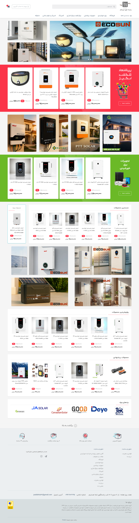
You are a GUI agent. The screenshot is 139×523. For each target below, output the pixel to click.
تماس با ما (100, 486)
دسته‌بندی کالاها (125, 16)
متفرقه (37, 16)
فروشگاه (112, 16)
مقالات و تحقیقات (98, 457)
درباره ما (129, 457)
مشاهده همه (126, 103)
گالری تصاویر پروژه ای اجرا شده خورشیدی (91, 454)
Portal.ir (64, 520)
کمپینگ (61, 16)
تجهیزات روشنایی (89, 16)
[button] (10, 7)
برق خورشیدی (102, 16)
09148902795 (70, 495)
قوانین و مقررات (126, 454)
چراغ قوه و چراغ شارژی (74, 16)
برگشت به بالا (67, 425)
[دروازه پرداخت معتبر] (10, 505)
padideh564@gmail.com (42, 495)
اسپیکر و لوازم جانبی (49, 16)
